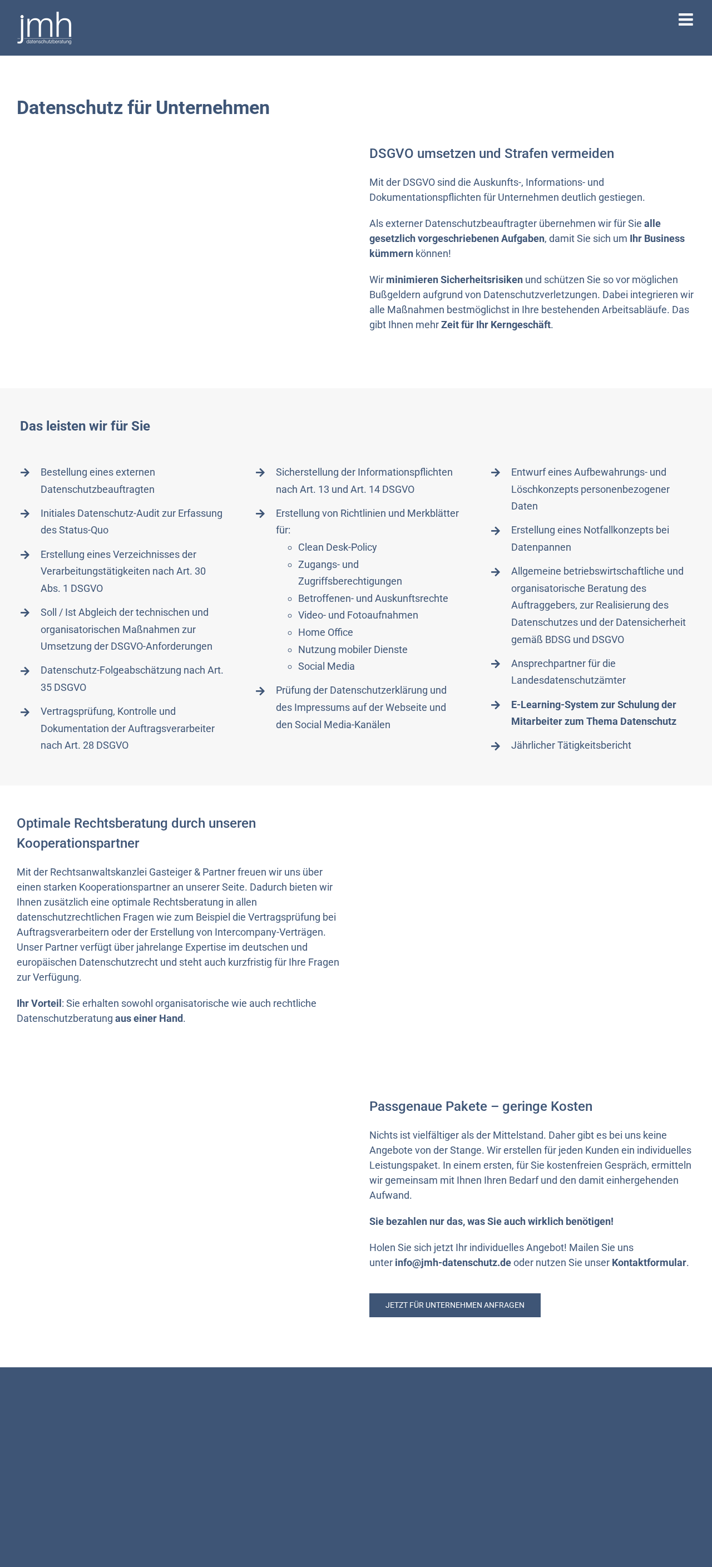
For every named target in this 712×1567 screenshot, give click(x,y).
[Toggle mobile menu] (687, 19)
